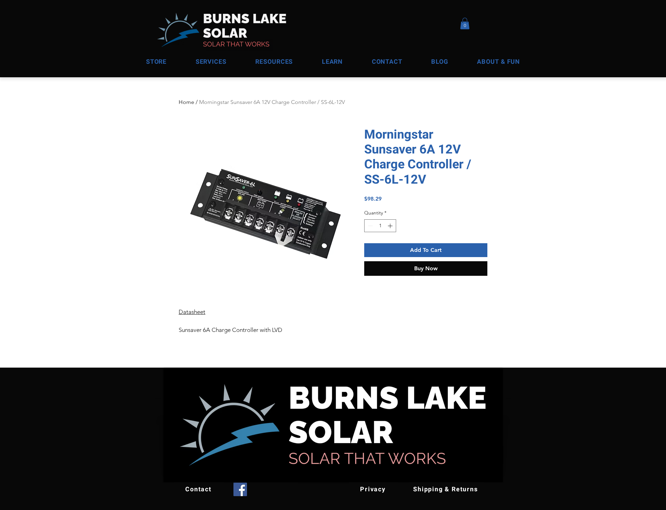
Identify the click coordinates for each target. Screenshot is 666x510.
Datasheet (192, 311)
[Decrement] (369, 226)
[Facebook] (240, 489)
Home (186, 102)
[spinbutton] (380, 226)
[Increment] (390, 226)
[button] (498, 62)
